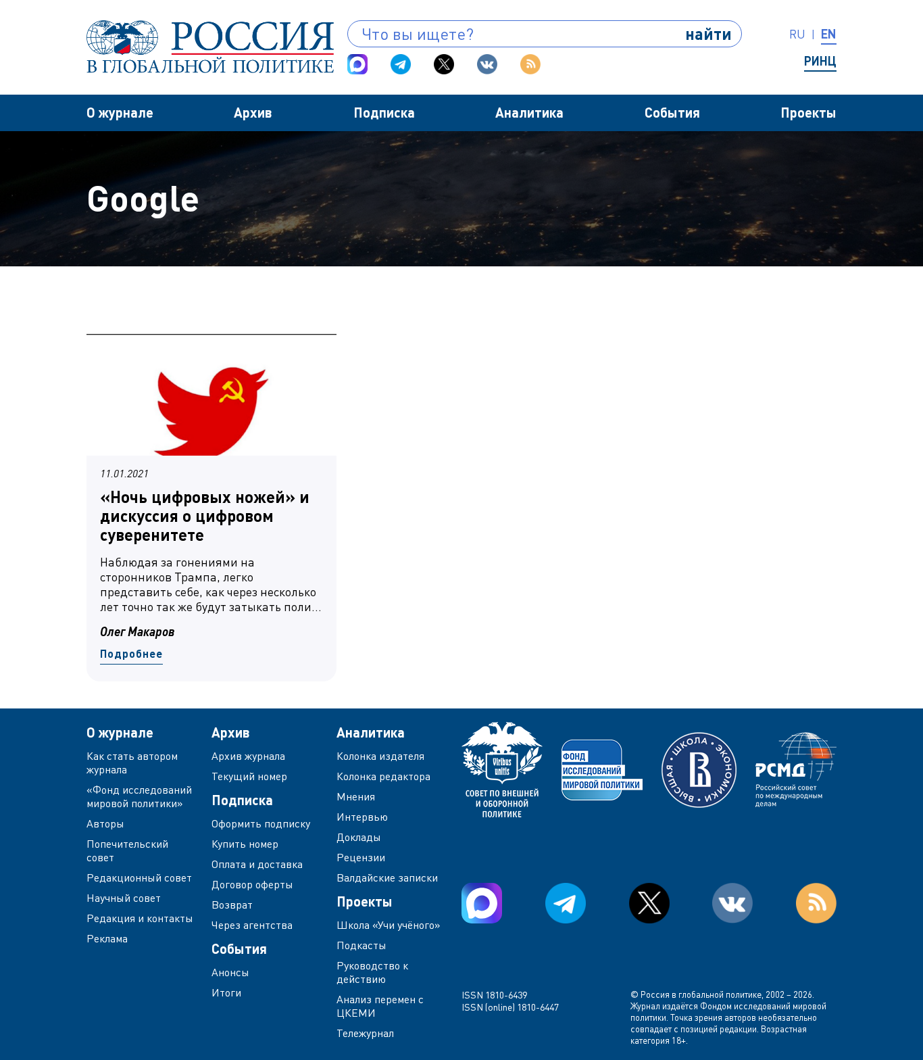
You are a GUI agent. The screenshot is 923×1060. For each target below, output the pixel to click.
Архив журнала (248, 756)
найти (708, 33)
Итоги (226, 992)
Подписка (384, 112)
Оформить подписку (260, 823)
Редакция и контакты (139, 918)
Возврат (232, 904)
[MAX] (357, 64)
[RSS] (530, 64)
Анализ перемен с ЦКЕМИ (380, 1005)
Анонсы (230, 972)
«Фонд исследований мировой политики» (139, 796)
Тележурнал (365, 1033)
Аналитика (529, 112)
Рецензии (360, 857)
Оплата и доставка (257, 864)
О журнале (119, 112)
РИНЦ (820, 60)
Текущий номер (249, 776)
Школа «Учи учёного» (388, 925)
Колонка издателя (380, 756)
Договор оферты (252, 884)
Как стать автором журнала (132, 762)
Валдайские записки (387, 877)
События (672, 112)
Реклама (107, 938)
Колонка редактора (383, 776)
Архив (253, 112)
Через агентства (252, 925)
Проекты (808, 112)
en (829, 33)
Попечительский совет (127, 850)
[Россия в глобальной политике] (210, 46)
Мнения (355, 796)
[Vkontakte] (487, 64)
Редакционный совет (139, 877)
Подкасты (361, 945)
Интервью (362, 816)
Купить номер (244, 843)
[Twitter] (444, 64)
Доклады (358, 837)
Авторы (105, 823)
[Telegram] (401, 64)
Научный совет (123, 898)
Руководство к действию (372, 972)
